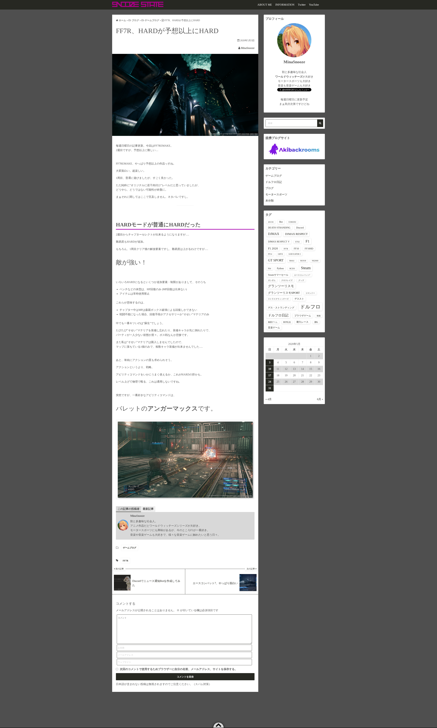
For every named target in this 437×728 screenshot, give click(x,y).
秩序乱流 (287, 322)
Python (280, 268)
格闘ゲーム (272, 322)
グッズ (301, 280)
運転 (316, 322)
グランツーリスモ (281, 286)
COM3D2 (292, 222)
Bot (281, 221)
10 (269, 368)
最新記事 (148, 508)
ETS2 (297, 242)
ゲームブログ (129, 547)
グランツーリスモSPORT (284, 292)
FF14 (270, 254)
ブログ (269, 188)
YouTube (314, 4)
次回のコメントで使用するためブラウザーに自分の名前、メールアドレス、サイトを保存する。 (178, 669)
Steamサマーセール (278, 274)
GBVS (280, 254)
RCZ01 (292, 269)
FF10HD (309, 248)
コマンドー (310, 293)
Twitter (302, 4)
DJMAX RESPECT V (279, 241)
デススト (299, 298)
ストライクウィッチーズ (278, 299)
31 (269, 388)
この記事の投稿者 (128, 508)
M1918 (303, 261)
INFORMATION (284, 4)
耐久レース (302, 322)
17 (269, 375)
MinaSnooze (248, 48)
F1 (307, 241)
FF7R (125, 560)
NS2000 (315, 261)
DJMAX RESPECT (296, 234)
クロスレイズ (287, 280)
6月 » (320, 399)
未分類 (269, 200)
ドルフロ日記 (273, 182)
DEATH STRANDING (279, 227)
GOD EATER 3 (295, 254)
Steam (306, 268)
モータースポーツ (276, 194)
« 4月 (268, 399)
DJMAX (273, 234)
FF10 (296, 248)
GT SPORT (276, 260)
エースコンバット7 (302, 275)
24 (269, 381)
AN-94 (270, 222)
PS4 (269, 269)
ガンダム (272, 280)
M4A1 (291, 261)
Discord (300, 227)
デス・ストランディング (281, 307)
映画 (319, 316)
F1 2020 (273, 248)
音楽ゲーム (274, 327)
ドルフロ (310, 306)
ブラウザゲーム (302, 315)
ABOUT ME (264, 4)
